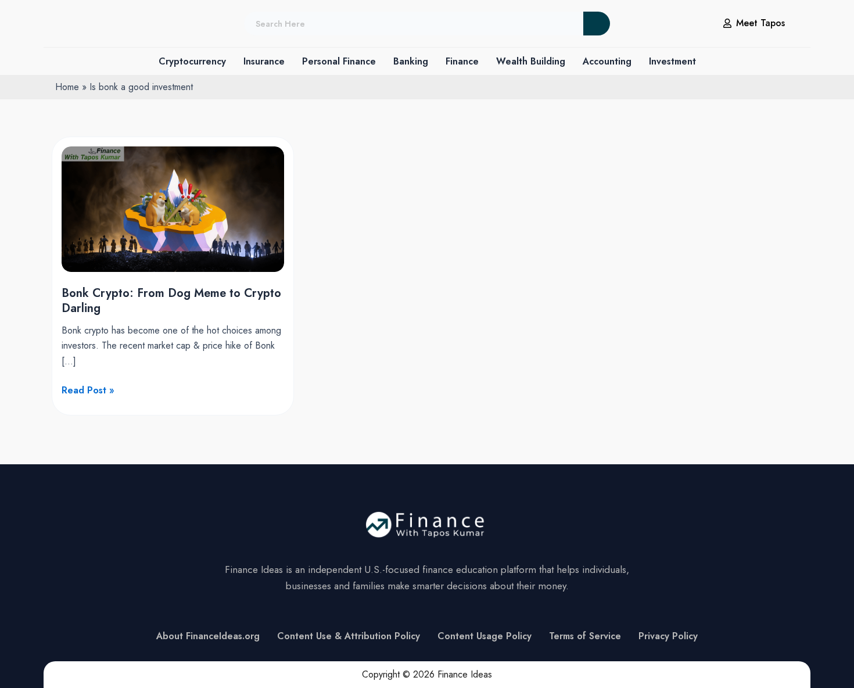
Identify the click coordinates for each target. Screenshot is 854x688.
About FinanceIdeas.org (208, 636)
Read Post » (88, 390)
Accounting (607, 61)
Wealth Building (530, 61)
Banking (410, 61)
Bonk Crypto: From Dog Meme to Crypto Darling (171, 301)
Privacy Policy (668, 636)
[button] (192, 61)
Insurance (264, 61)
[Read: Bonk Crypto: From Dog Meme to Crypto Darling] (173, 208)
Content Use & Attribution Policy (348, 636)
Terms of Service (585, 636)
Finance (462, 61)
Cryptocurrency (192, 61)
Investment (672, 61)
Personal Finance (339, 61)
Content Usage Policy (484, 636)
